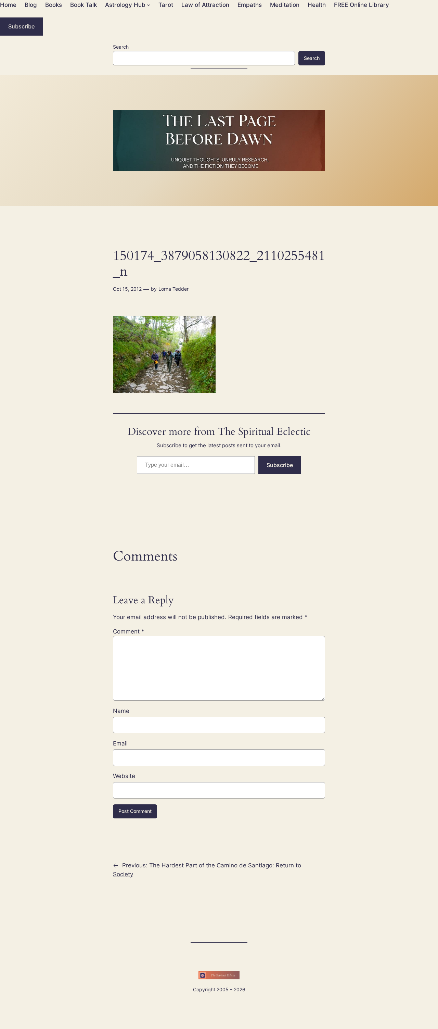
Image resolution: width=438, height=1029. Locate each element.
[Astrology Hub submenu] (148, 5)
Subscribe (21, 26)
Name (121, 710)
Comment (128, 631)
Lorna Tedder (173, 289)
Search (121, 47)
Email (120, 743)
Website (124, 776)
